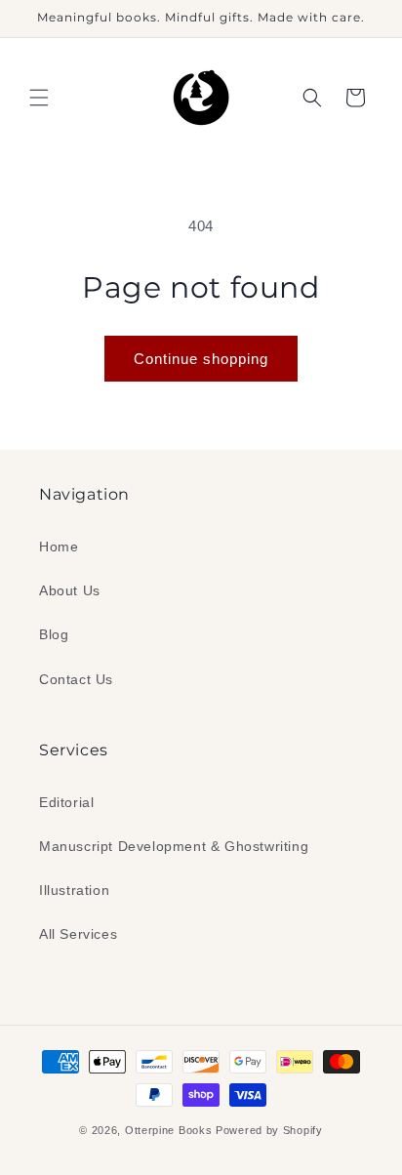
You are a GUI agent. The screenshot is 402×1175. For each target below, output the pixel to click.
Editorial (66, 802)
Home (58, 546)
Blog (53, 634)
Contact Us (76, 679)
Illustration (74, 890)
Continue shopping (201, 358)
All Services (78, 934)
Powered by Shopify (269, 1130)
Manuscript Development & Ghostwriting (173, 846)
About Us (69, 590)
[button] (39, 97)
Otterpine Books (169, 1130)
